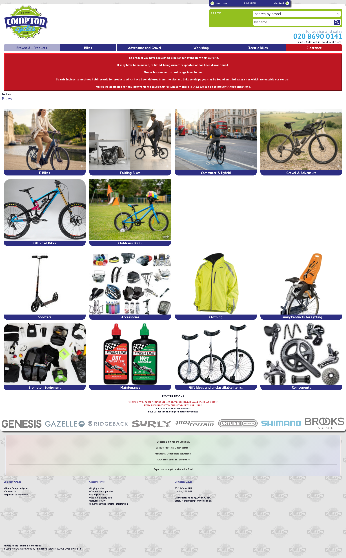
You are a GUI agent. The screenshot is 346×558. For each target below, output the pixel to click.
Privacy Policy (11, 545)
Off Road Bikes (44, 243)
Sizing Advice (97, 494)
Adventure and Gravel (144, 47)
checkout (279, 3)
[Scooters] (45, 284)
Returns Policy (97, 500)
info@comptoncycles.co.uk (197, 500)
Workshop (201, 47)
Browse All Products (31, 47)
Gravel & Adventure (301, 172)
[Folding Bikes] (130, 139)
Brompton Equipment (44, 387)
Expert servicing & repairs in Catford (173, 469)
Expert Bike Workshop (16, 494)
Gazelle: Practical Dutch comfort (173, 447)
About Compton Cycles (16, 488)
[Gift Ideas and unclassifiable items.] (216, 354)
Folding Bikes (130, 172)
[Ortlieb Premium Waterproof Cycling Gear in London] (238, 429)
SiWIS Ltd (76, 548)
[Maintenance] (130, 354)
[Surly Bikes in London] (151, 429)
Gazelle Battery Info (101, 497)
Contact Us (10, 491)
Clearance (314, 47)
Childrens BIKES (130, 243)
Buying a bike (97, 488)
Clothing (216, 317)
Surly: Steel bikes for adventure (173, 459)
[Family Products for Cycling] (301, 284)
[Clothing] (216, 284)
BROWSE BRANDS (173, 395)
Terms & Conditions (30, 545)
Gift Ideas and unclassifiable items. (216, 387)
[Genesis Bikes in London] (21, 429)
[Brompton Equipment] (45, 354)
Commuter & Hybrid (216, 172)
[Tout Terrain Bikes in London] (194, 429)
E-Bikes (44, 172)
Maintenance (130, 387)
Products (6, 94)
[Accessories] (130, 284)
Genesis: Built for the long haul (173, 441)
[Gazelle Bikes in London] (65, 429)
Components (301, 387)
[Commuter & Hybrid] (216, 139)
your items (221, 3)
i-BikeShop (41, 548)
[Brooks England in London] (324, 429)
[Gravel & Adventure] (301, 139)
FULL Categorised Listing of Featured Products (173, 411)
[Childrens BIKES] (130, 210)
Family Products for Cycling (301, 317)
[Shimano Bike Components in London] (281, 429)
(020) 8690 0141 (203, 497)
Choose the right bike (101, 491)
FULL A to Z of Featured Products (173, 408)
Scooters (44, 317)
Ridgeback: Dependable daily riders (173, 453)
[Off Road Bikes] (45, 210)
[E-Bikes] (45, 139)
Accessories (130, 317)
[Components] (301, 354)
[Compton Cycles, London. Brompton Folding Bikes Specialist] (40, 39)
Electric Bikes (257, 47)
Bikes (88, 47)
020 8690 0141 (317, 36)
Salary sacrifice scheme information (109, 503)
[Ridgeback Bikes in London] (108, 429)
